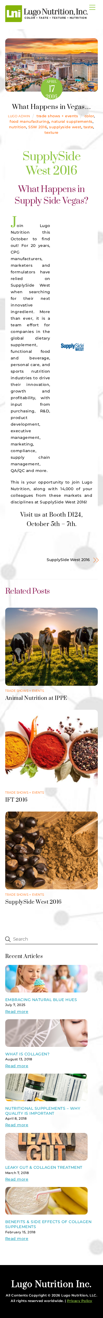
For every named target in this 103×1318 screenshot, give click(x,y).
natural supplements (72, 121)
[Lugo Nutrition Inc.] (46, 20)
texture (51, 132)
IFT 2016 (16, 800)
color (89, 116)
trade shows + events (57, 116)
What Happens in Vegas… (51, 107)
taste (88, 127)
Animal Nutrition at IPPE (36, 698)
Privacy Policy (79, 1301)
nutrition (17, 127)
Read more (17, 1011)
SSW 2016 (37, 127)
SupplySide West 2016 (68, 559)
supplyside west (65, 127)
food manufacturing (29, 121)
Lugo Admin (19, 116)
